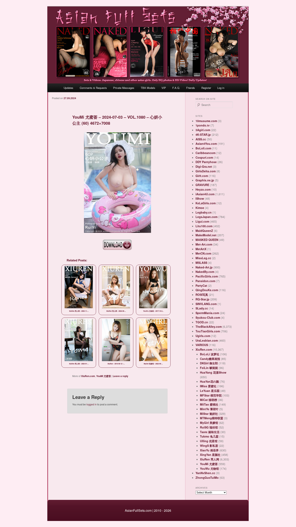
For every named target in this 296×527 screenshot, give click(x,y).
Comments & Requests (93, 88)
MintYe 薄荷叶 (209, 409)
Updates (68, 88)
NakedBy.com (205, 272)
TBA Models (148, 88)
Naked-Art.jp (204, 267)
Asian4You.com (206, 144)
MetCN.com (203, 253)
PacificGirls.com (207, 276)
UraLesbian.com (207, 340)
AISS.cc (201, 139)
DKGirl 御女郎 (209, 363)
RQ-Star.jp (202, 299)
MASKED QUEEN (207, 240)
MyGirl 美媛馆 (209, 423)
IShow (200, 198)
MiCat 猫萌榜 (208, 400)
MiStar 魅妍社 (209, 414)
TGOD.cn (202, 322)
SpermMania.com (207, 313)
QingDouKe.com (207, 290)
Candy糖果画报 (210, 359)
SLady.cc (202, 308)
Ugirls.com (203, 336)
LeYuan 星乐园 (209, 391)
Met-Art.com (204, 244)
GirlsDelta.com (206, 171)
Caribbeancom (205, 153)
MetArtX (201, 249)
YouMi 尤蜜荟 (103, 376)
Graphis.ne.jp (205, 180)
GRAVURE (202, 185)
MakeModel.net (206, 235)
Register (206, 88)
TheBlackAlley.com (209, 327)
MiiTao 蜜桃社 (209, 404)
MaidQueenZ (204, 231)
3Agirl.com (203, 130)
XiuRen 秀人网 (209, 459)
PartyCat (201, 286)
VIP (163, 88)
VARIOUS (202, 345)
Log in (220, 88)
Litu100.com (204, 226)
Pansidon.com (205, 281)
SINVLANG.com (206, 304)
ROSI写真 (202, 295)
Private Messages (123, 88)
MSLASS (201, 263)
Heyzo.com (203, 189)
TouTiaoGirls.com (208, 331)
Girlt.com (202, 176)
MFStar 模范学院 (211, 395)
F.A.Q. (176, 88)
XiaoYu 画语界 (209, 450)
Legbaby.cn (204, 212)
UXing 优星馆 (208, 441)
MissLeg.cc (203, 258)
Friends (190, 88)
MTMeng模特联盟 (211, 418)
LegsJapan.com (206, 217)
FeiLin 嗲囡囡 (209, 368)
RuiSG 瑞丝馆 (209, 427)
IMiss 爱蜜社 (208, 386)
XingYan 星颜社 (210, 455)
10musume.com (206, 121)
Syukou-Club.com (208, 317)
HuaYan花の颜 (209, 381)
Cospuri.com (204, 157)
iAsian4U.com (205, 194)
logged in (91, 404)
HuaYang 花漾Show (213, 372)
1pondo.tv (203, 125)
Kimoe (200, 208)
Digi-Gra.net (204, 166)
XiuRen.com (88, 376)
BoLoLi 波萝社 (209, 354)
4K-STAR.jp (203, 135)
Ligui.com (202, 221)
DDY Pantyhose (206, 162)
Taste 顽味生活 (209, 432)
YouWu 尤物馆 (209, 468)
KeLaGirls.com (206, 203)
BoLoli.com (203, 148)
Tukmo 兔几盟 (209, 436)
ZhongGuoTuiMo (207, 478)
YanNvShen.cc (205, 473)
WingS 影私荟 (209, 446)
